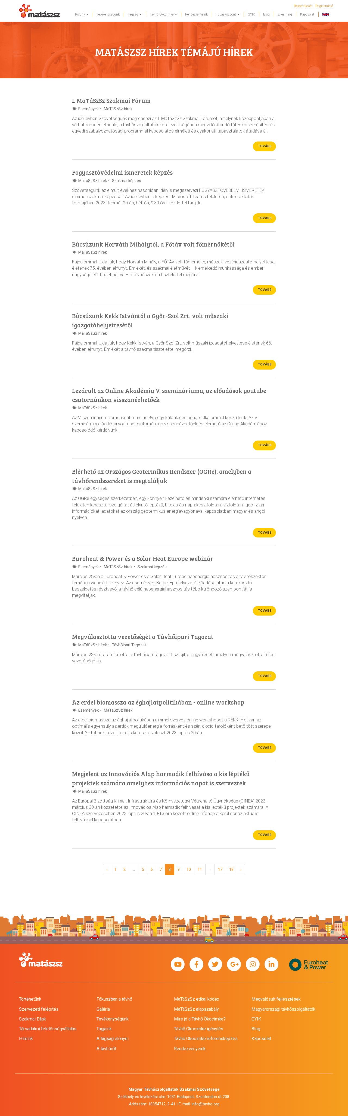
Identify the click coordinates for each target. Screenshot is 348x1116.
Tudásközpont (226, 14)
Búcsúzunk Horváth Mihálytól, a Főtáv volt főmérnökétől (153, 244)
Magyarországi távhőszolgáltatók (283, 1009)
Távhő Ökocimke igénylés (198, 1028)
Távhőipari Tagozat (129, 644)
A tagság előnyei (113, 1038)
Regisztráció (324, 6)
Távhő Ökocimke (162, 14)
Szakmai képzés (126, 180)
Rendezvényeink (196, 14)
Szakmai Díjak (32, 1019)
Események (88, 108)
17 (220, 869)
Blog (266, 14)
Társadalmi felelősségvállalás (47, 1028)
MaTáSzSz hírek (118, 108)
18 (231, 869)
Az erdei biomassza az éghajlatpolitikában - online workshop (158, 702)
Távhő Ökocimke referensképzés (206, 1038)
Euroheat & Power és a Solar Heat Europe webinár (142, 558)
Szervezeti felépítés (38, 1009)
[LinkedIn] (271, 964)
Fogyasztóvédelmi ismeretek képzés (122, 172)
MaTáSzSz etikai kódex (196, 999)
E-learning (285, 14)
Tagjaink (104, 1028)
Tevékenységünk (108, 14)
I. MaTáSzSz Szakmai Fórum (111, 100)
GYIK (251, 14)
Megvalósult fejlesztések (276, 999)
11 (200, 869)
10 (189, 869)
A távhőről (106, 1048)
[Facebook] (196, 964)
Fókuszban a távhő (114, 999)
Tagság (133, 14)
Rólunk (80, 14)
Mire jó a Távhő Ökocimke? (200, 1019)
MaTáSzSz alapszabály (196, 1009)
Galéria (103, 1009)
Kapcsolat (307, 14)
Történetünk (30, 999)
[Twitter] (215, 964)
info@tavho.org (205, 1104)
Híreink (26, 1038)
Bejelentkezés (303, 6)
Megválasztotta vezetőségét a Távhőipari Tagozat (142, 636)
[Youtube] (178, 964)
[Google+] (234, 964)
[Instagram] (253, 964)
